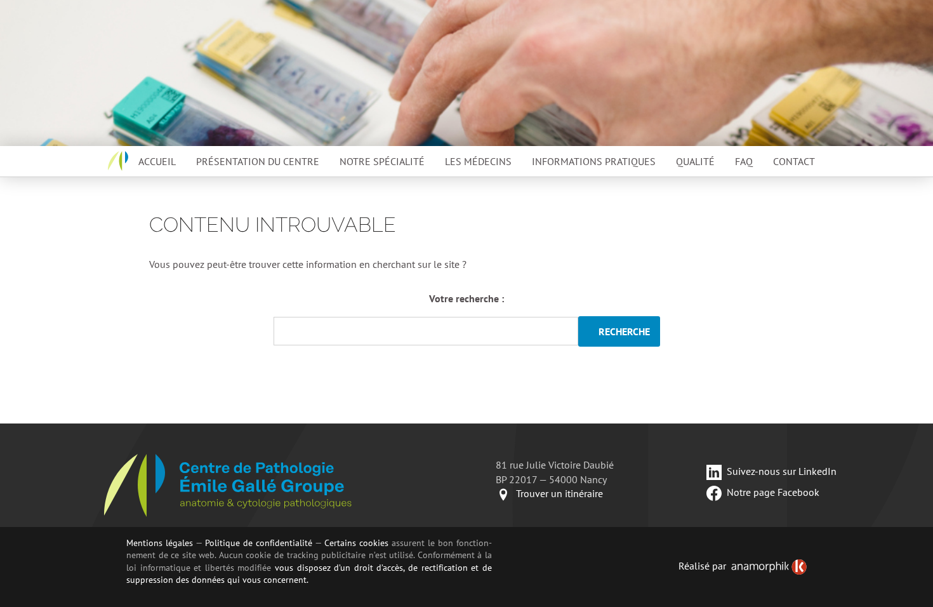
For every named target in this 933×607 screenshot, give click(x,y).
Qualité (695, 161)
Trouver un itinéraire (559, 493)
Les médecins (478, 161)
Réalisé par (702, 565)
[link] (769, 567)
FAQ (744, 161)
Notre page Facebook (773, 492)
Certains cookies (356, 543)
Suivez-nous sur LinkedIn (782, 471)
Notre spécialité (382, 161)
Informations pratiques (594, 161)
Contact (794, 161)
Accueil (157, 161)
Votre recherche (464, 298)
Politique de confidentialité (258, 543)
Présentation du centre (257, 161)
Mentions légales (159, 543)
